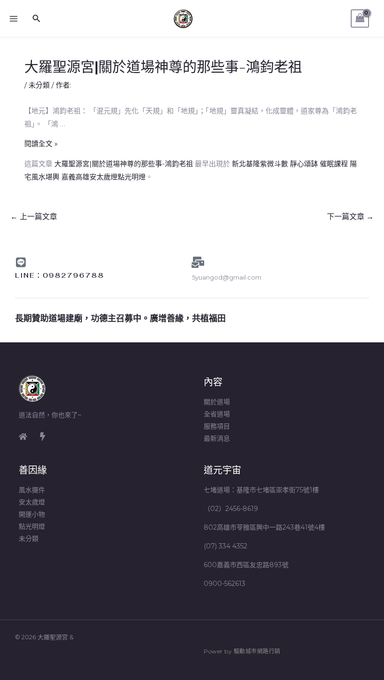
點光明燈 (32, 526)
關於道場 (217, 402)
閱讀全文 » (41, 143)
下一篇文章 (350, 216)
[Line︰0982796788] (20, 262)
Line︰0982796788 (59, 275)
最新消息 (217, 438)
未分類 (39, 85)
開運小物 (32, 514)
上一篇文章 (33, 216)
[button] (36, 19)
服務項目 (217, 426)
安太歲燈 (32, 502)
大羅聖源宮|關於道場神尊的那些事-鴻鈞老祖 (123, 163)
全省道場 (217, 414)
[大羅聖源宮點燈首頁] (23, 436)
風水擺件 (32, 490)
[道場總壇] (42, 436)
